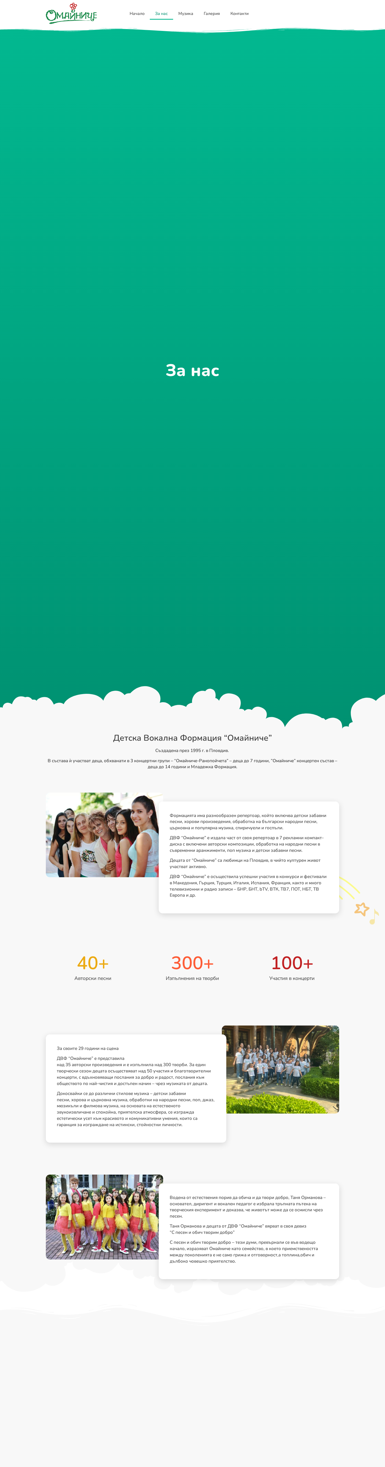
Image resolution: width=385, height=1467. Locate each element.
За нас (161, 14)
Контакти (239, 14)
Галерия (212, 14)
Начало (137, 14)
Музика (185, 14)
